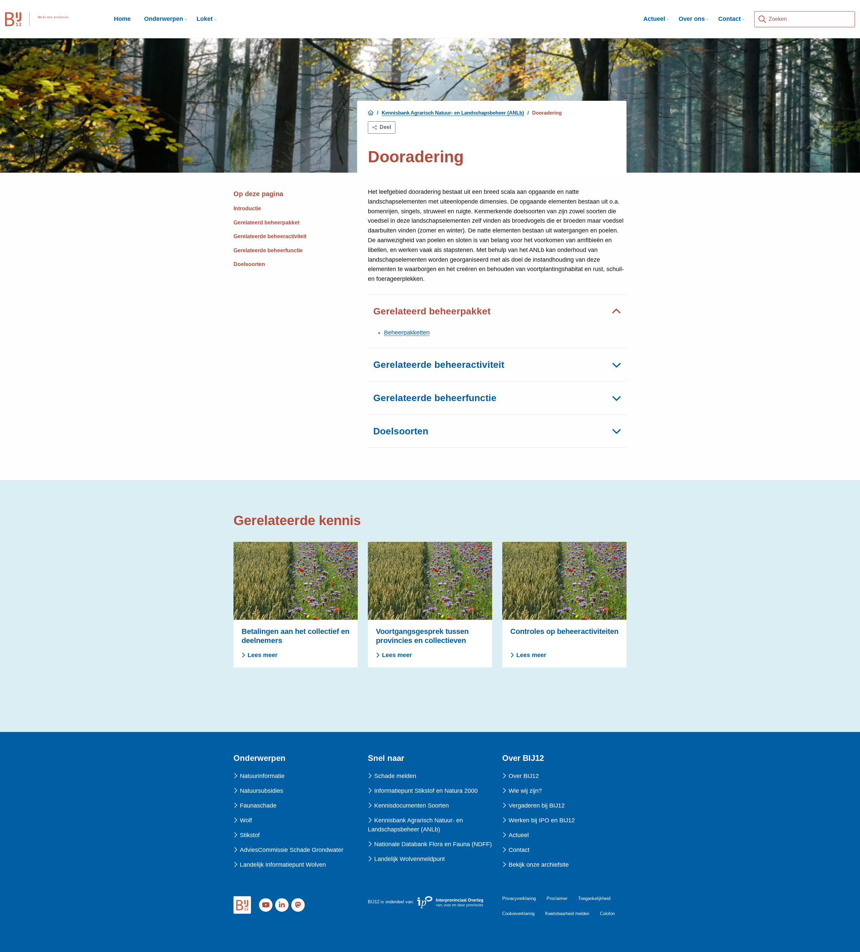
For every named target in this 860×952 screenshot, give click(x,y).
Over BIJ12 (524, 776)
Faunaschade (258, 805)
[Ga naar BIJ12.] (371, 113)
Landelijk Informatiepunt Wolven (283, 864)
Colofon (607, 913)
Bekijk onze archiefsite (539, 864)
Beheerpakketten (407, 332)
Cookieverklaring (518, 913)
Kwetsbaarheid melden (567, 913)
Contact (729, 18)
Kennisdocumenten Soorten (411, 805)
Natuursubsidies (261, 790)
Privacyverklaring (519, 898)
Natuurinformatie (262, 776)
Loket (205, 18)
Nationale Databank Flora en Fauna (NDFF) (433, 844)
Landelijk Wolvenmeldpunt (409, 859)
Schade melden (395, 776)
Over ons (692, 18)
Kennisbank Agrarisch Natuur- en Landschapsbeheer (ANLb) (415, 825)
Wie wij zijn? (525, 790)
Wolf (246, 820)
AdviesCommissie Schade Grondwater (291, 850)
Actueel (654, 18)
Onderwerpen (163, 18)
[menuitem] (163, 19)
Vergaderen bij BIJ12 (537, 805)
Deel (385, 127)
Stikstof (250, 835)
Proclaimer (557, 898)
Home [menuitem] (122, 18)
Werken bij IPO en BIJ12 (542, 820)
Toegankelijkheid (594, 898)
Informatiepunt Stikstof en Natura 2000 (426, 790)
